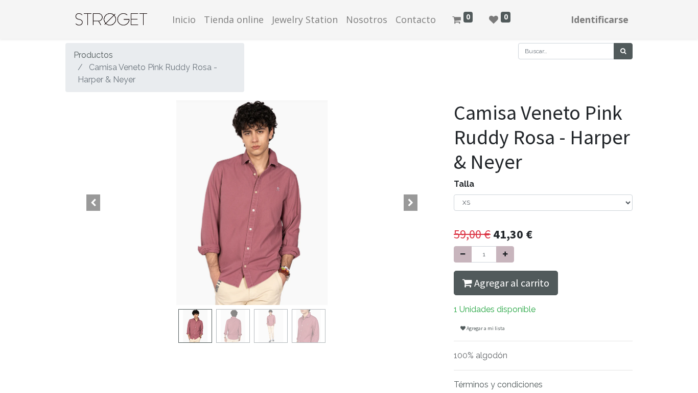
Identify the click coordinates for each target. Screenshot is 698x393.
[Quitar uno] (463, 254)
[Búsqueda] (623, 51)
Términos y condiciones (498, 384)
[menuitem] (184, 20)
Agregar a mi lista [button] (485, 328)
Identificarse (600, 19)
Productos (93, 55)
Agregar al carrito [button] (510, 282)
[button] (93, 202)
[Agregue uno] (505, 254)
